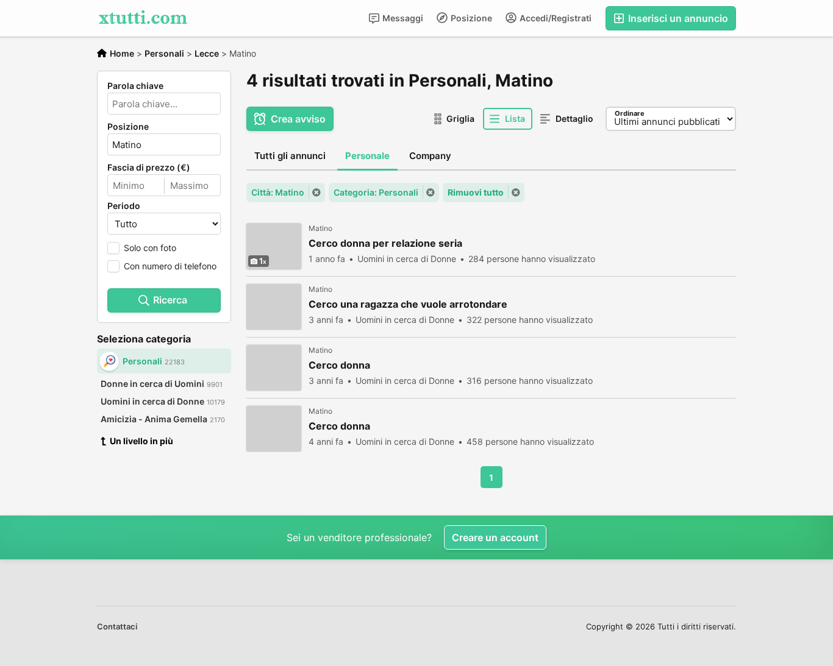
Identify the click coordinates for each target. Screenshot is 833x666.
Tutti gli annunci (290, 155)
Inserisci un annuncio (677, 18)
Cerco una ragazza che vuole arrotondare (408, 304)
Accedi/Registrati (555, 18)
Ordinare (630, 113)
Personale (367, 155)
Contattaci (117, 626)
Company (430, 155)
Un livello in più (141, 441)
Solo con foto (150, 248)
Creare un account (495, 537)
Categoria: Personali (376, 192)
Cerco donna (339, 365)
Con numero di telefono (170, 266)
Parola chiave (135, 86)
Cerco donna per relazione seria (385, 243)
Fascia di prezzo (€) (148, 167)
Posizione (470, 18)
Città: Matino (277, 192)
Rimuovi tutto (476, 192)
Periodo (123, 206)
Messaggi (402, 18)
